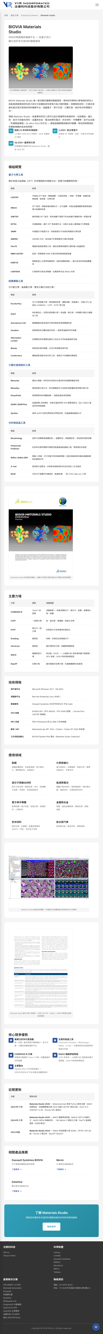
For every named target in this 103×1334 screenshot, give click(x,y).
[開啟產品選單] (96, 1327)
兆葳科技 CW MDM (11, 1314)
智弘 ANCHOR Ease (11, 1317)
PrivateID (7, 1291)
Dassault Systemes (29, 15)
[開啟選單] (97, 4)
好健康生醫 (8, 1294)
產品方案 (14, 15)
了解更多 (15, 1169)
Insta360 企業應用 (11, 1311)
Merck (56, 1269)
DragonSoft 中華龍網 (12, 1304)
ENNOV (57, 1262)
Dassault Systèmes (62, 1259)
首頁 (6, 15)
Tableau (57, 1272)
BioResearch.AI (9, 1301)
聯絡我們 (51, 1226)
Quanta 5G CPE (10, 1307)
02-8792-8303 (66, 1285)
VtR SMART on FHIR (12, 1285)
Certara (57, 1252)
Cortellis (57, 1255)
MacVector (58, 1265)
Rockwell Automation (12, 1288)
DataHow (7, 1298)
